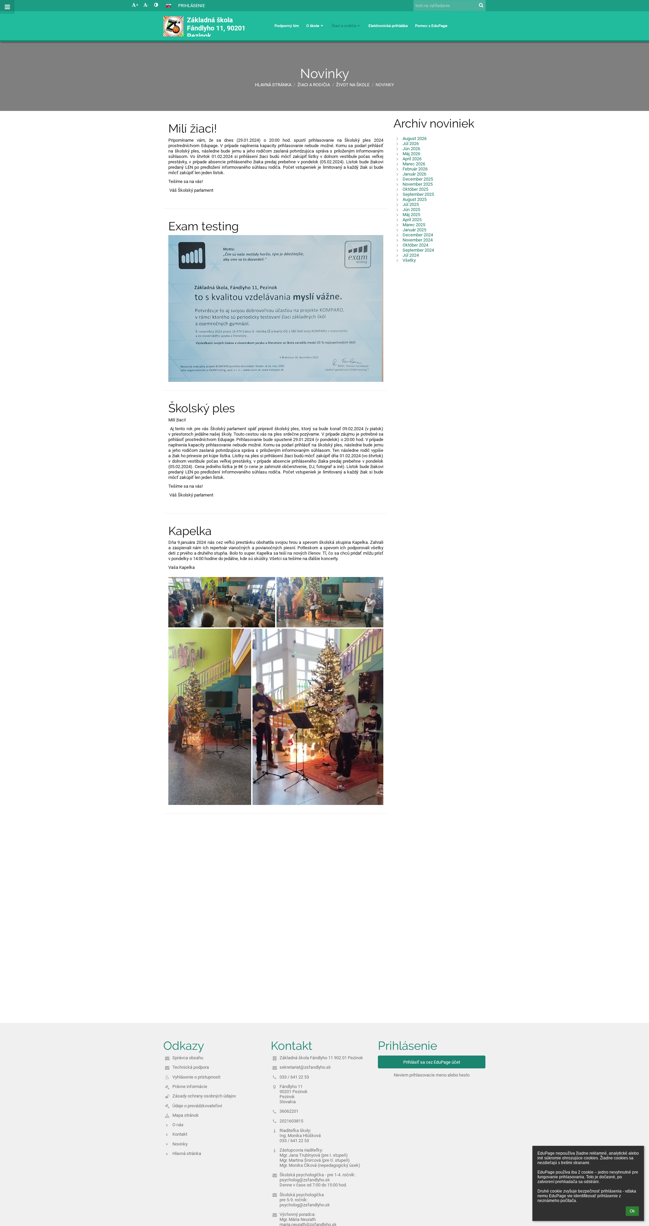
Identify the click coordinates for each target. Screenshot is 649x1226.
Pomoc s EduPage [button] (431, 26)
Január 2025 (414, 229)
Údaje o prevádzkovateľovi (197, 1105)
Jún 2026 (411, 148)
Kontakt (179, 1134)
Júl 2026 (411, 143)
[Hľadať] (481, 5)
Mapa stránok (185, 1115)
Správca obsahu (187, 1057)
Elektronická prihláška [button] (388, 26)
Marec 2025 (414, 224)
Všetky (409, 260)
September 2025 (418, 194)
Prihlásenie (191, 5)
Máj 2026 (411, 153)
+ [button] (137, 4)
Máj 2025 (411, 214)
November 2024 (418, 239)
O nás (178, 1124)
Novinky (385, 84)
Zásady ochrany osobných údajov (204, 1095)
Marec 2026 (414, 163)
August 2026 (415, 138)
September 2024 (418, 250)
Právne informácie (189, 1086)
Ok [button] (632, 1211)
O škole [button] (312, 26)
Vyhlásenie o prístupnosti (196, 1077)
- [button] (148, 4)
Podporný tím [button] (286, 26)
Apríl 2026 (412, 158)
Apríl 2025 (412, 219)
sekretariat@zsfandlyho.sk (305, 1067)
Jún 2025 (411, 209)
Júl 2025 (411, 204)
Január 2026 (414, 174)
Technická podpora (190, 1067)
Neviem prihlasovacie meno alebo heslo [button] (432, 1075)
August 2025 (415, 199)
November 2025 (418, 184)
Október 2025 (415, 189)
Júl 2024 (411, 255)
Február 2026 (415, 168)
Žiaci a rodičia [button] (344, 26)
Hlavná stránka (273, 84)
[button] (156, 5)
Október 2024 (415, 245)
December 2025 (418, 179)
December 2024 (418, 234)
